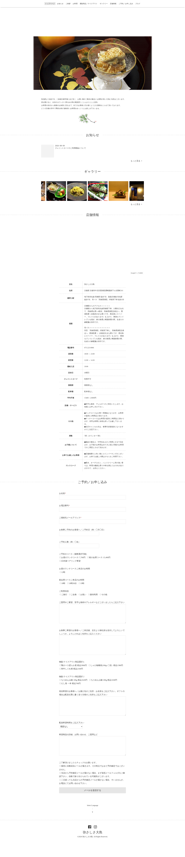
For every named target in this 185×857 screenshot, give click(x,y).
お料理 (75, 3)
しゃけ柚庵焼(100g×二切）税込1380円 (106, 665)
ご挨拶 (68, 3)
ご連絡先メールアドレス (70, 518)
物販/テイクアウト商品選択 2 (71, 677)
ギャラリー (104, 3)
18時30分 (73, 583)
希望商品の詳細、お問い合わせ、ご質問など (78, 734)
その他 (104, 594)
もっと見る (136, 161)
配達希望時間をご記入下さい (71, 723)
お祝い (83, 594)
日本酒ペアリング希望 (71, 561)
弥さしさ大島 (92, 832)
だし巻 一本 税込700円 (71, 683)
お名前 (62, 493)
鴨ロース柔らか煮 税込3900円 (74, 665)
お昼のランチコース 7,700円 (73, 557)
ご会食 (74, 594)
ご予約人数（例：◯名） (69, 542)
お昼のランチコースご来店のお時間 (74, 569)
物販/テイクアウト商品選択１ (72, 662)
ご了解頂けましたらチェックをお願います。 (78, 762)
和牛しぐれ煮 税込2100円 (72, 669)
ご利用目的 (64, 591)
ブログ (137, 3)
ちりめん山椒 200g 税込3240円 (104, 680)
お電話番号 (64, 505)
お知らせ (60, 3)
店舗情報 (113, 3)
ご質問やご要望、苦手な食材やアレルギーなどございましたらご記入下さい (92, 602)
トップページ (50, 3)
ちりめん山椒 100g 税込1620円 (74, 680)
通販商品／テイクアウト (88, 3)
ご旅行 (64, 594)
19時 (82, 583)
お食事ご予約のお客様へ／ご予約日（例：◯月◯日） (82, 530)
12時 (63, 572)
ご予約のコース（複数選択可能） (73, 554)
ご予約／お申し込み (126, 3)
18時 (63, 583)
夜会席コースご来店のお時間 (71, 580)
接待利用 (94, 594)
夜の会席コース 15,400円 (99, 557)
